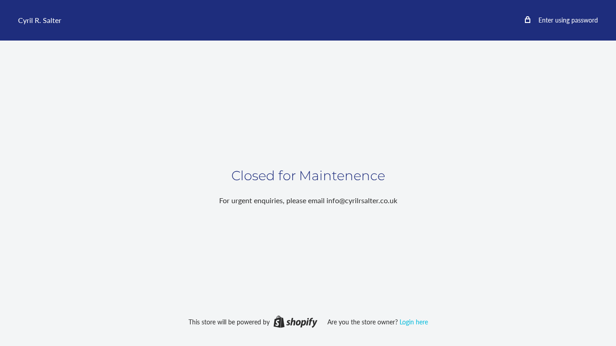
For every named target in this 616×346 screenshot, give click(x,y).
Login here (414, 322)
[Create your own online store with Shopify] (295, 321)
